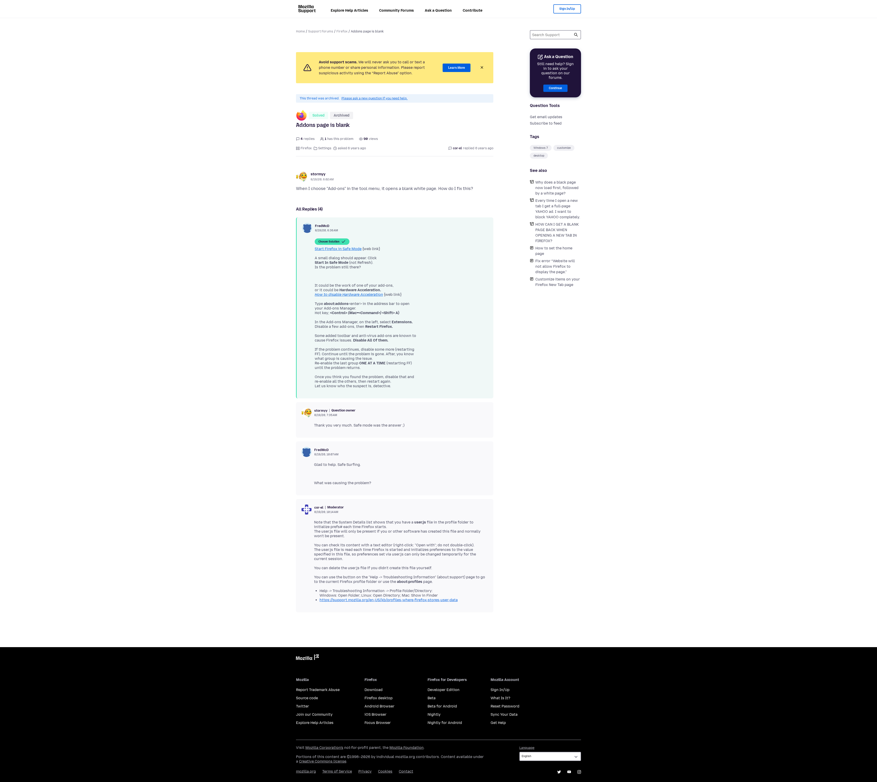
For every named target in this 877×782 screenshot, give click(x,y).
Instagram (579, 772)
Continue (555, 88)
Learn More (456, 68)
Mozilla (307, 658)
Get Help (498, 723)
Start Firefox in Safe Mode (338, 249)
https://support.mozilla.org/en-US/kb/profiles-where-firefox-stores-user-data (389, 600)
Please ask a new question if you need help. (374, 98)
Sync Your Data (504, 714)
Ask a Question (438, 10)
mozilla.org (306, 771)
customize (564, 147)
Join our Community (314, 714)
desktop (539, 155)
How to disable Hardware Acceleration (349, 294)
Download (374, 690)
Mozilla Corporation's (324, 747)
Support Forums (320, 31)
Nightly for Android (445, 723)
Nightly (434, 714)
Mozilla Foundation (406, 747)
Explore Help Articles (349, 10)
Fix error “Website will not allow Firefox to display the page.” (555, 266)
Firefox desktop (379, 698)
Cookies (385, 771)
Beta (432, 698)
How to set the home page (553, 251)
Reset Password (505, 706)
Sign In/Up (567, 9)
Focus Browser (378, 723)
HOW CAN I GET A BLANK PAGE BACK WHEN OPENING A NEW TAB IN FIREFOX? (557, 232)
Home (300, 31)
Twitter (302, 706)
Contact (406, 771)
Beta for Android (442, 706)
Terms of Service (337, 771)
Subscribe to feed (546, 123)
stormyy (318, 174)
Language (526, 748)
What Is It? (500, 698)
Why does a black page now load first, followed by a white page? (557, 187)
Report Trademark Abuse (318, 690)
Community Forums (396, 10)
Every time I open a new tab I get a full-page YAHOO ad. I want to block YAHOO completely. (557, 208)
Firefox (342, 31)
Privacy (365, 771)
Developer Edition (444, 690)
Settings (324, 148)
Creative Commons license (322, 761)
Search (576, 34)
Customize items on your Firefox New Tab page (557, 282)
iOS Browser (375, 714)
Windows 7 (541, 147)
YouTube (569, 772)
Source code (307, 698)
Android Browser (379, 706)
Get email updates (546, 117)
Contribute (472, 10)
